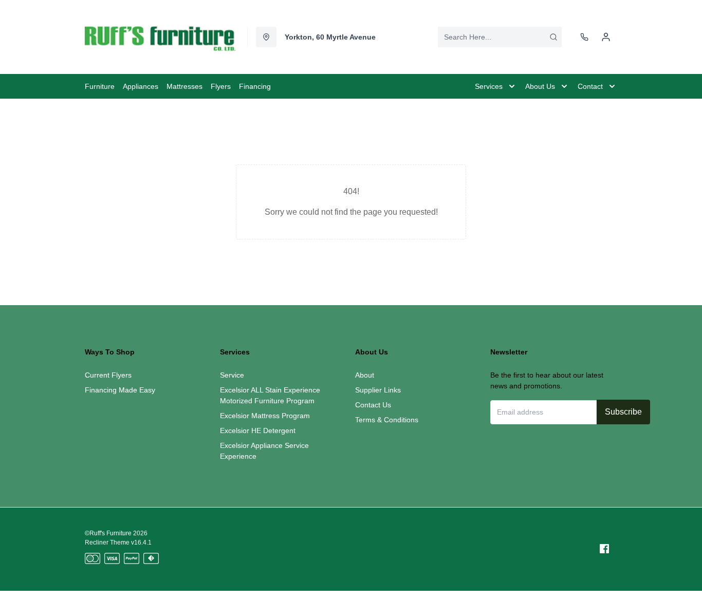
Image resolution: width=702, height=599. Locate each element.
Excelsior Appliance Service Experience (264, 450)
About (364, 375)
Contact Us (373, 405)
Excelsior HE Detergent (257, 430)
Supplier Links (378, 390)
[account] (606, 37)
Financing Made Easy (120, 390)
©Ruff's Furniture (108, 533)
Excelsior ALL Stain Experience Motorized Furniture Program (270, 395)
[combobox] (500, 37)
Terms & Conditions (386, 420)
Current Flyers (108, 375)
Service (232, 375)
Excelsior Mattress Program (265, 415)
